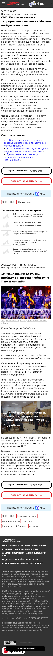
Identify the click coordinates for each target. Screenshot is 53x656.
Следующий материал (25, 648)
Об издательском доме (16, 545)
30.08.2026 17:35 (8, 265)
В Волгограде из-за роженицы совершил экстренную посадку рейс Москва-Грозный (25, 143)
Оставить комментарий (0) (26, 181)
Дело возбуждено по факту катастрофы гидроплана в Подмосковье (21, 157)
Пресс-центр (39, 545)
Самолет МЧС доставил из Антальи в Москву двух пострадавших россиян (28, 224)
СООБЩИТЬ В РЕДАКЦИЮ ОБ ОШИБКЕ (22, 563)
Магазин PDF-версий (26, 549)
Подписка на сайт (13, 559)
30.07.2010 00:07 (8, 11)
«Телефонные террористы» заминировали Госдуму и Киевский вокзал (31, 232)
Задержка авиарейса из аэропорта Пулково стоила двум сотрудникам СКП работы (30, 251)
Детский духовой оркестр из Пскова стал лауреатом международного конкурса (24, 416)
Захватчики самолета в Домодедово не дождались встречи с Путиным (26, 150)
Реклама (7, 549)
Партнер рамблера (25, 642)
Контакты (32, 559)
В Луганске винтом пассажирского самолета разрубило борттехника (28, 215)
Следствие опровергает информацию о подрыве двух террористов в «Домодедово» (29, 242)
